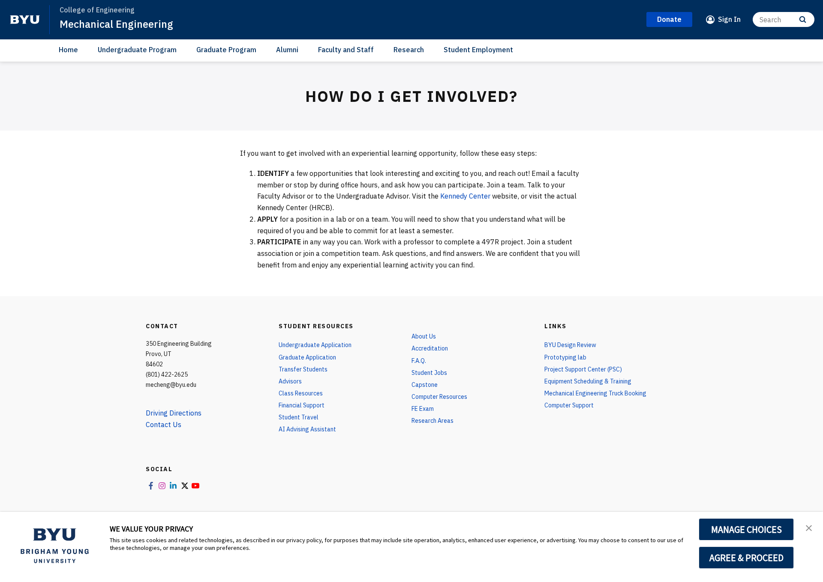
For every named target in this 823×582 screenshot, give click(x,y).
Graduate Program (226, 49)
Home (68, 49)
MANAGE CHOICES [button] (746, 529)
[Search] (802, 19)
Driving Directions (173, 413)
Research (408, 49)
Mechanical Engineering (116, 24)
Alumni (287, 49)
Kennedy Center (465, 196)
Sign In (729, 19)
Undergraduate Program (137, 49)
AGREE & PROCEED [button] (746, 558)
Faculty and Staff (346, 49)
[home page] (25, 19)
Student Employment (478, 49)
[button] (808, 527)
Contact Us (163, 424)
